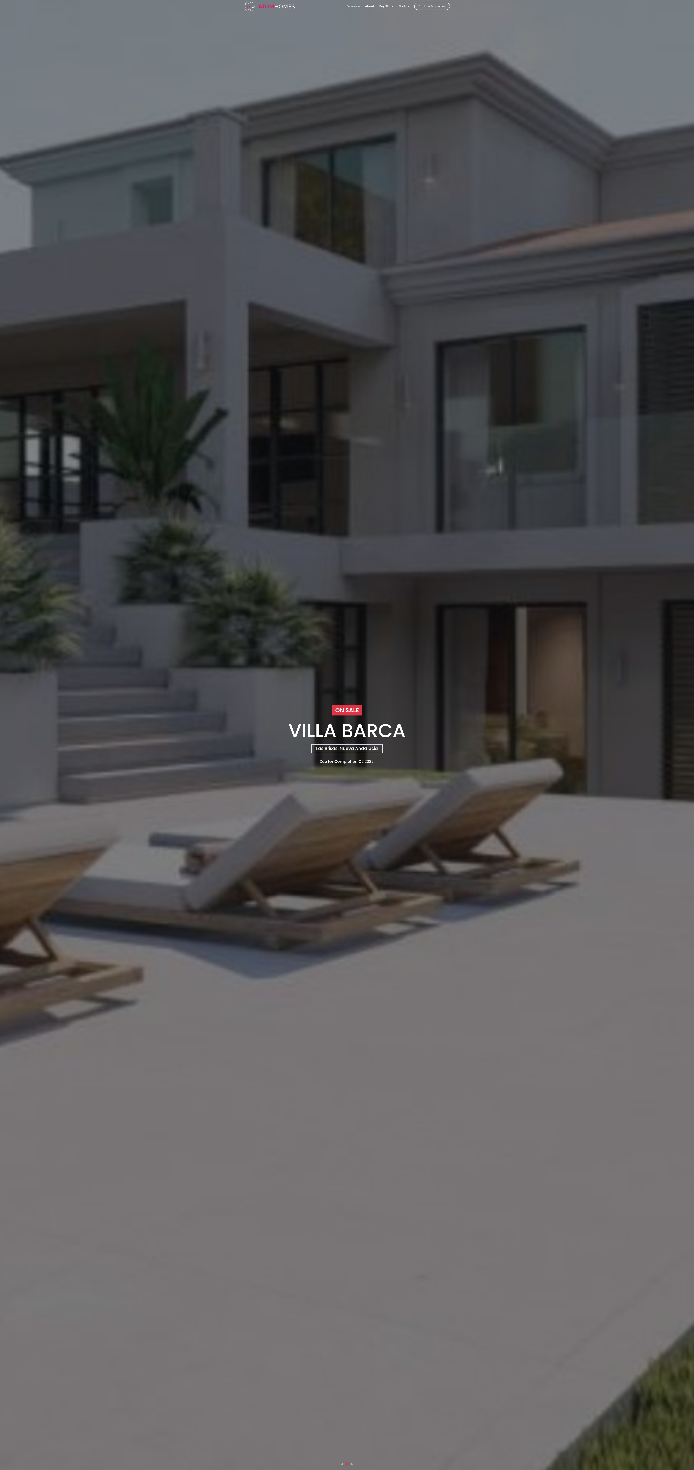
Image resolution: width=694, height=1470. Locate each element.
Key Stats (386, 6)
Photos (404, 6)
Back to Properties (432, 6)
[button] (342, 1464)
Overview (353, 6)
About (369, 6)
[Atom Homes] (269, 6)
